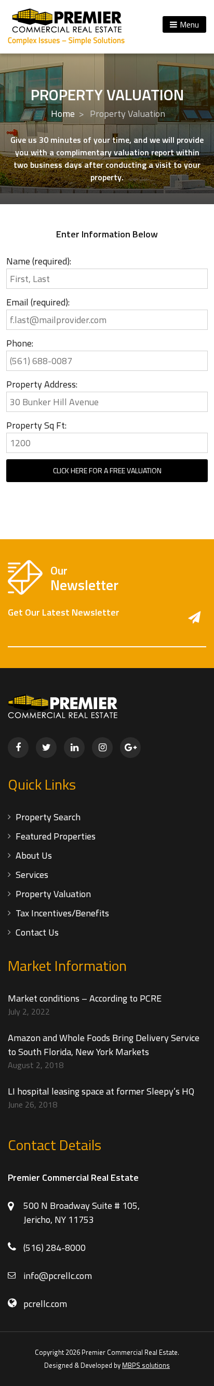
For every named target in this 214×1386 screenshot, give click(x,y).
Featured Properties (56, 836)
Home (63, 113)
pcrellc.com (45, 1304)
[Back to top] (194, 1366)
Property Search (48, 817)
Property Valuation (53, 894)
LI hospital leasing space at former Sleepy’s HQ (101, 1091)
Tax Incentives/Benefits (62, 913)
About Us (34, 855)
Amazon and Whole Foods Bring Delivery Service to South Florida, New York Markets (103, 1045)
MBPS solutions (146, 1365)
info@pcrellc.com (57, 1276)
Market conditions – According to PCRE (85, 998)
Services (32, 875)
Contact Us (37, 932)
